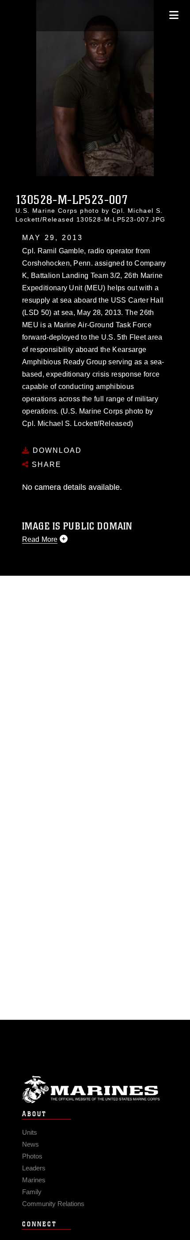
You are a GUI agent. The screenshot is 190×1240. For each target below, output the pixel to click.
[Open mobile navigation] (174, 15)
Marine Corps (95, 1089)
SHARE (45, 464)
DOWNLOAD (56, 450)
